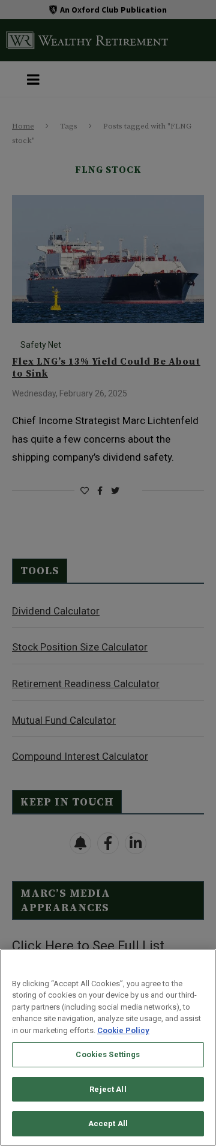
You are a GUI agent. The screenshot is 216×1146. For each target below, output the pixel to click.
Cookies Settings (108, 1054)
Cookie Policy (123, 1030)
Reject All (107, 1089)
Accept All (108, 1123)
